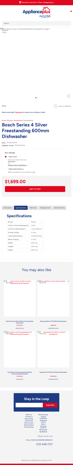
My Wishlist (43, 432)
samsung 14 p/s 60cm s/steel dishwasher (53, 372)
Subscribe (50, 405)
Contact (48, 448)
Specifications (21, 208)
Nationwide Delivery (16, 169)
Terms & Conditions (43, 417)
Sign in (43, 424)
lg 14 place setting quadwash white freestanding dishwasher (20, 373)
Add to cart (35, 189)
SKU (3, 143)
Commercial (29, 421)
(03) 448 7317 (44, 444)
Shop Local (13, 157)
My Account (43, 430)
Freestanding (28, 120)
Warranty (33, 208)
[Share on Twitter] (11, 106)
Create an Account (43, 427)
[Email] (15, 106)
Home (4, 120)
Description (8, 208)
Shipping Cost (45, 208)
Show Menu (3, 12)
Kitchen (10, 120)
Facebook (44, 448)
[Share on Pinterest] (18, 106)
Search (67, 23)
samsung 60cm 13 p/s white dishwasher (53, 321)
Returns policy (43, 414)
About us (29, 414)
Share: (4, 106)
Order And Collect (43, 421)
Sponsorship (29, 419)
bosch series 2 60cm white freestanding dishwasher (19, 322)
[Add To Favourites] (56, 106)
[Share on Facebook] (8, 106)
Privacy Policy (28, 427)
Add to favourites (33, 283)
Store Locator (29, 423)
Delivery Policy (59, 208)
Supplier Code (7, 145)
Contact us (29, 417)
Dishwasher (18, 120)
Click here (18, 112)
